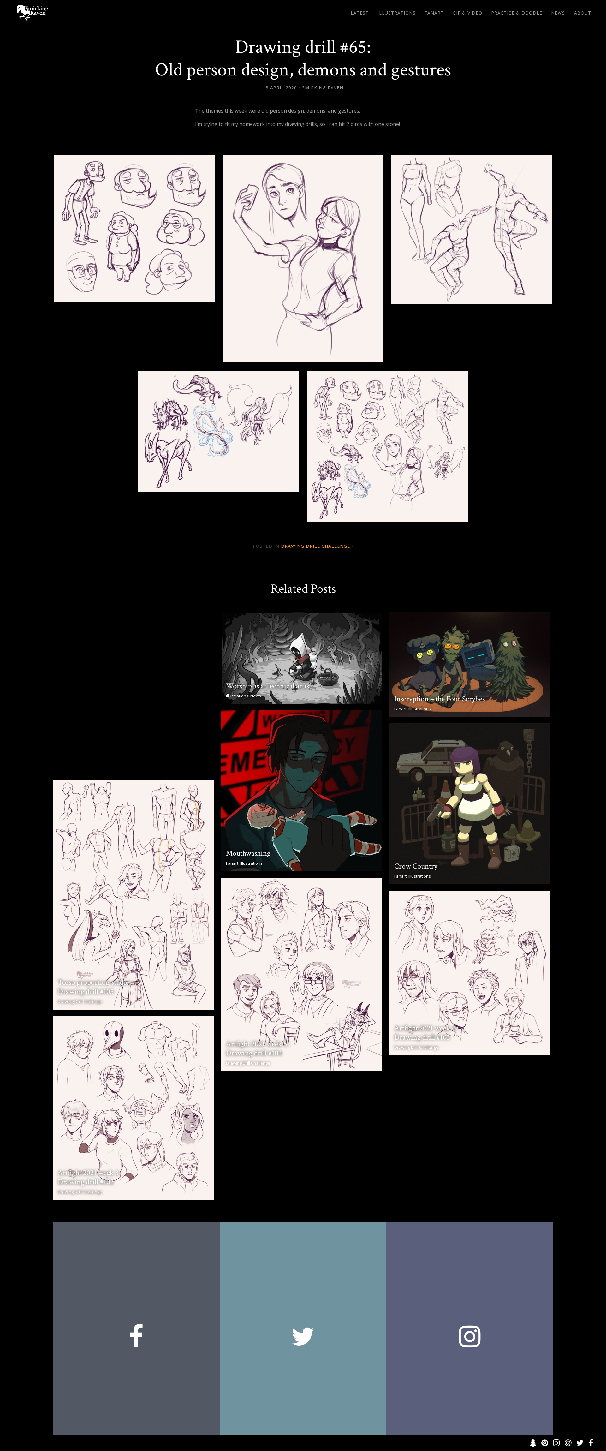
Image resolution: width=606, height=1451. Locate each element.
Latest (360, 13)
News (558, 13)
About (582, 13)
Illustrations (396, 13)
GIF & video (467, 13)
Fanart (434, 13)
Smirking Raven (322, 88)
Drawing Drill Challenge (315, 546)
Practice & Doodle (516, 13)
